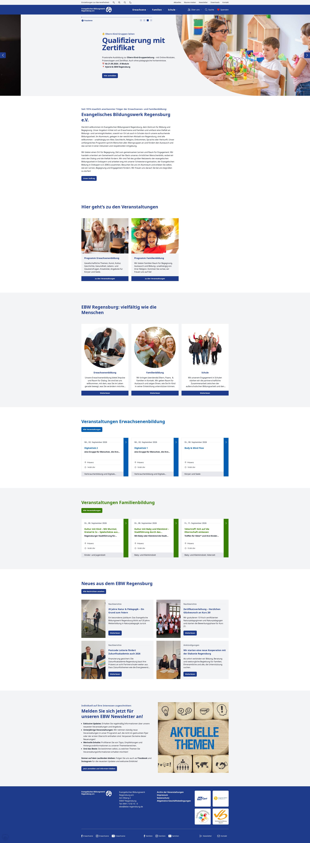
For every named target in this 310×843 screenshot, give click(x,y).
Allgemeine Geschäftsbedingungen (174, 800)
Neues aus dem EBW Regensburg (117, 583)
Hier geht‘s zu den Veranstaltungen (119, 206)
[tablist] (146, 20)
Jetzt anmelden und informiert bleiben (99, 768)
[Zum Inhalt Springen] (113, 2)
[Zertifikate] (212, 808)
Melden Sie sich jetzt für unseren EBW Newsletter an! (112, 713)
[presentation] (141, 20)
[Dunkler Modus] (130, 2)
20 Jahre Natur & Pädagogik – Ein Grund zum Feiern (126, 611)
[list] (174, 796)
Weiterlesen (105, 393)
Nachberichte (114, 604)
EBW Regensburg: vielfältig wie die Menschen (118, 309)
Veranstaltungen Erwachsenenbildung (123, 421)
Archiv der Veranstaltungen (170, 792)
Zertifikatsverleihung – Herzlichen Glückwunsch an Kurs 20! (201, 611)
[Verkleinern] (124, 2)
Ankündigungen (191, 645)
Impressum (162, 795)
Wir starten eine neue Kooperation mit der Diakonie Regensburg (204, 652)
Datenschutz (163, 798)
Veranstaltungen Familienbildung (118, 502)
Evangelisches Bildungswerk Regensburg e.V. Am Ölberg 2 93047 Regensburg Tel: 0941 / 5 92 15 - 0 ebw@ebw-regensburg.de (132, 799)
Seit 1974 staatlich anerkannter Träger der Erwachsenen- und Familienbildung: (124, 109)
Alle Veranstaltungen (92, 429)
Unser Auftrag (89, 178)
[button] (5, 837)
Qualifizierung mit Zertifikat (90, 44)
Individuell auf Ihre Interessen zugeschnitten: (106, 705)
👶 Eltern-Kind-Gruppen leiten (75, 33)
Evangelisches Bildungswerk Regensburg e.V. (125, 117)
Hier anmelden (67, 75)
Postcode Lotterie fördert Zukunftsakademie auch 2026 (124, 652)
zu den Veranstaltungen (105, 278)
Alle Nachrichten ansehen (93, 591)
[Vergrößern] (119, 2)
